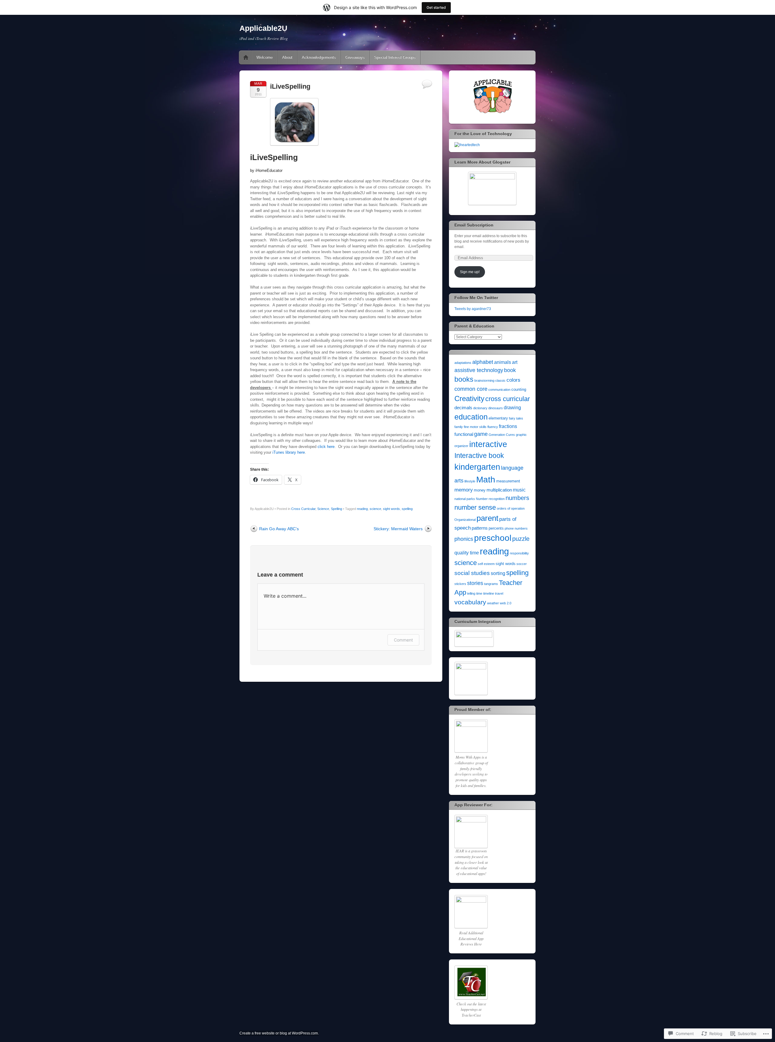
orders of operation (511, 508)
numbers (517, 498)
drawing (512, 407)
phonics (463, 539)
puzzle (520, 538)
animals (502, 362)
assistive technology (478, 370)
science (375, 509)
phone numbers (516, 528)
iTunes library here (288, 452)
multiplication (499, 490)
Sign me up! (470, 272)
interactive (488, 444)
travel (499, 593)
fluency (492, 427)
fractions (508, 426)
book (510, 370)
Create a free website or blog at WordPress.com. (279, 1033)
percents (496, 528)
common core (470, 389)
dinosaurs (495, 408)
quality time (466, 552)
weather (493, 603)
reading (362, 509)
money (480, 490)
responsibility (519, 553)
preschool (492, 538)
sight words (391, 509)
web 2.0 (505, 603)
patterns (480, 528)
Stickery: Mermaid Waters (398, 528)
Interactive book (479, 455)
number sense (475, 507)
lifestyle (469, 481)
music (519, 489)
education (471, 417)
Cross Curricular (303, 509)
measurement (508, 481)
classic (500, 380)
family (458, 427)
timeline (488, 593)
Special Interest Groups (395, 57)
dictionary (480, 408)
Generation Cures (502, 434)
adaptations (462, 362)
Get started (436, 7)
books (463, 379)
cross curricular (507, 399)
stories (475, 583)
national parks (464, 499)
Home (246, 57)
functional (463, 434)
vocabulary (470, 602)
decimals (463, 407)
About (287, 57)
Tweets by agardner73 (472, 309)
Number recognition (490, 499)
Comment (403, 639)
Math (485, 479)
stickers (460, 584)
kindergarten (477, 467)
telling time (474, 593)
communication (499, 389)
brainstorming (484, 380)
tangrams (491, 584)
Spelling (336, 509)
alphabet (482, 362)
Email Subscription (473, 225)
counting (518, 389)
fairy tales (516, 418)
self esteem (486, 564)
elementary (498, 418)
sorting (498, 573)
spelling (407, 509)
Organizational (465, 519)
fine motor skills (475, 427)
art (514, 362)
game (481, 434)
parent (487, 518)
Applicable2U (263, 28)
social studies (472, 573)
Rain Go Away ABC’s (279, 528)
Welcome (264, 57)
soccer (521, 564)
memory (463, 490)
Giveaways (355, 57)
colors (513, 380)
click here (326, 446)
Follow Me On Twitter (476, 297)
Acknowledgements (319, 57)
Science (323, 509)
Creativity (469, 398)
